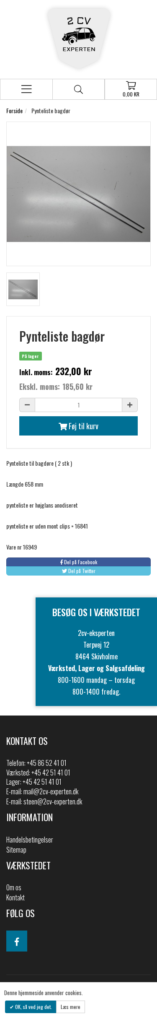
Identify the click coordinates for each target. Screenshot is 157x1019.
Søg (78, 89)
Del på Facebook (80, 561)
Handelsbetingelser (29, 840)
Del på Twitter (81, 570)
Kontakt (15, 897)
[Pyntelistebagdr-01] (23, 289)
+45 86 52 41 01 (47, 763)
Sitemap (16, 850)
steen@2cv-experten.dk (52, 801)
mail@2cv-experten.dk (50, 791)
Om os (13, 887)
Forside (14, 110)
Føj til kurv (82, 425)
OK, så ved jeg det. (33, 1006)
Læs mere (70, 1006)
